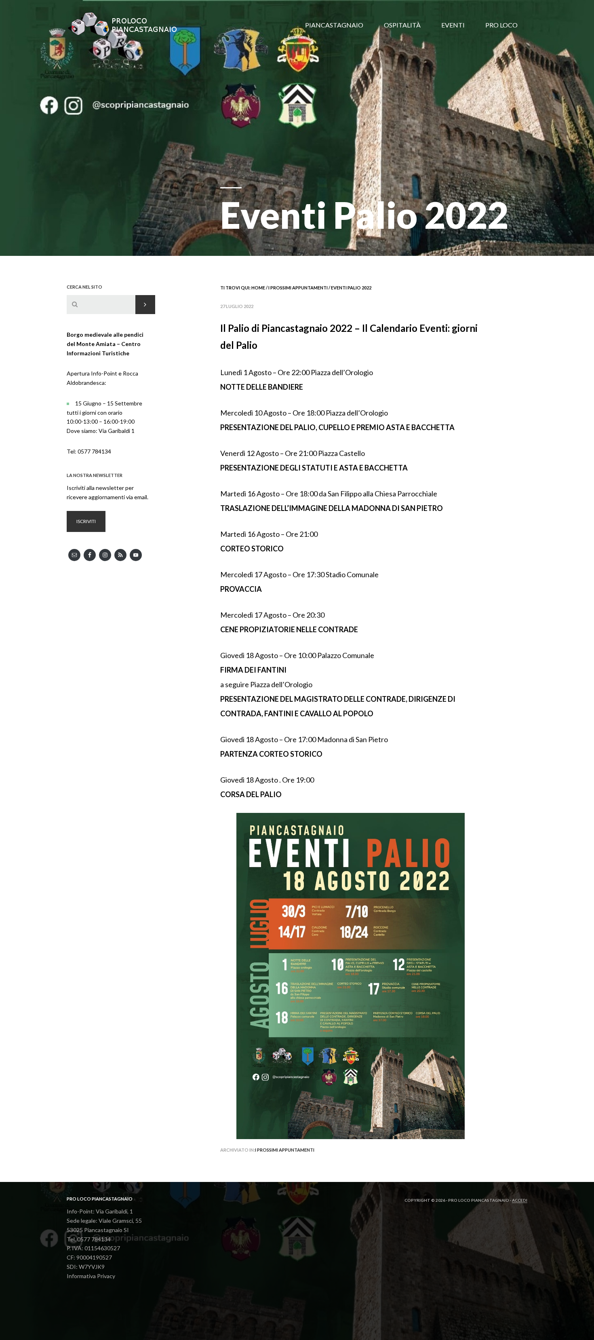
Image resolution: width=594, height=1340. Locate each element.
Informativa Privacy (91, 1275)
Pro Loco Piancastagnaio (127, 24)
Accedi (519, 1200)
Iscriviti (86, 521)
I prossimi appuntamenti (284, 1149)
